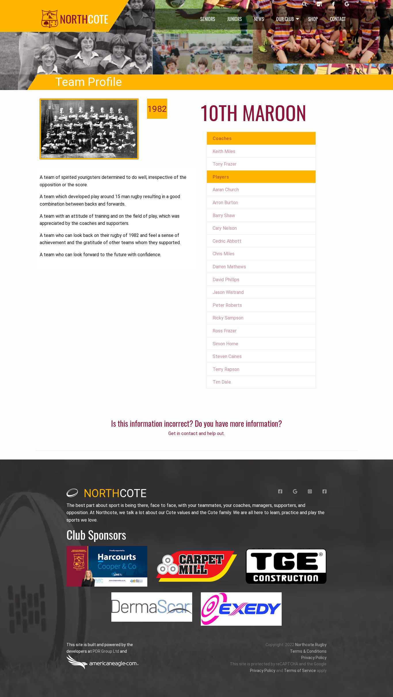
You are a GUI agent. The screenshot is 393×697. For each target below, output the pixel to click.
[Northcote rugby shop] (319, 4)
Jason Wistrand (228, 292)
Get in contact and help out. (196, 433)
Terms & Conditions (308, 651)
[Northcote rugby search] (304, 4)
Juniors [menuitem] (234, 19)
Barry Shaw (224, 215)
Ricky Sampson (228, 318)
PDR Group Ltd (106, 651)
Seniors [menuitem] (207, 19)
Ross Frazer (224, 331)
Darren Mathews (229, 266)
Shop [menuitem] (313, 19)
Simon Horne (225, 343)
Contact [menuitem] (338, 19)
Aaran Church (226, 189)
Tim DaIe (222, 382)
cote (115, 493)
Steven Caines (227, 356)
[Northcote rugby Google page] (346, 4)
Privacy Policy (314, 657)
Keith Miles (224, 151)
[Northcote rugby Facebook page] (333, 4)
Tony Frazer (224, 164)
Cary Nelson (225, 228)
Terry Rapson (226, 369)
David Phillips (226, 279)
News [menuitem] (259, 19)
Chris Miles (223, 253)
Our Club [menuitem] (285, 19)
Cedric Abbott (227, 241)
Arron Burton (225, 202)
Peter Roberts (227, 305)
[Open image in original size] (106, 566)
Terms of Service (300, 670)
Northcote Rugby (311, 644)
